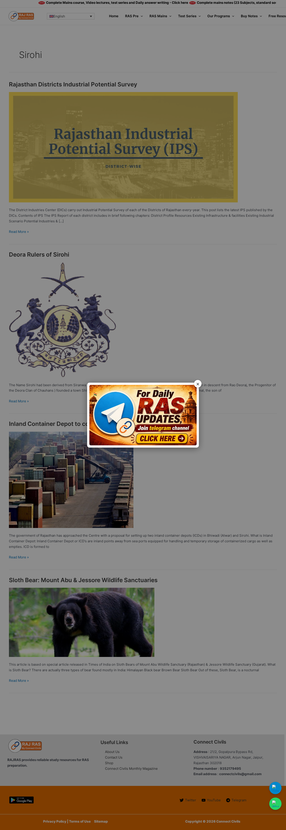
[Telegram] (275, 788)
